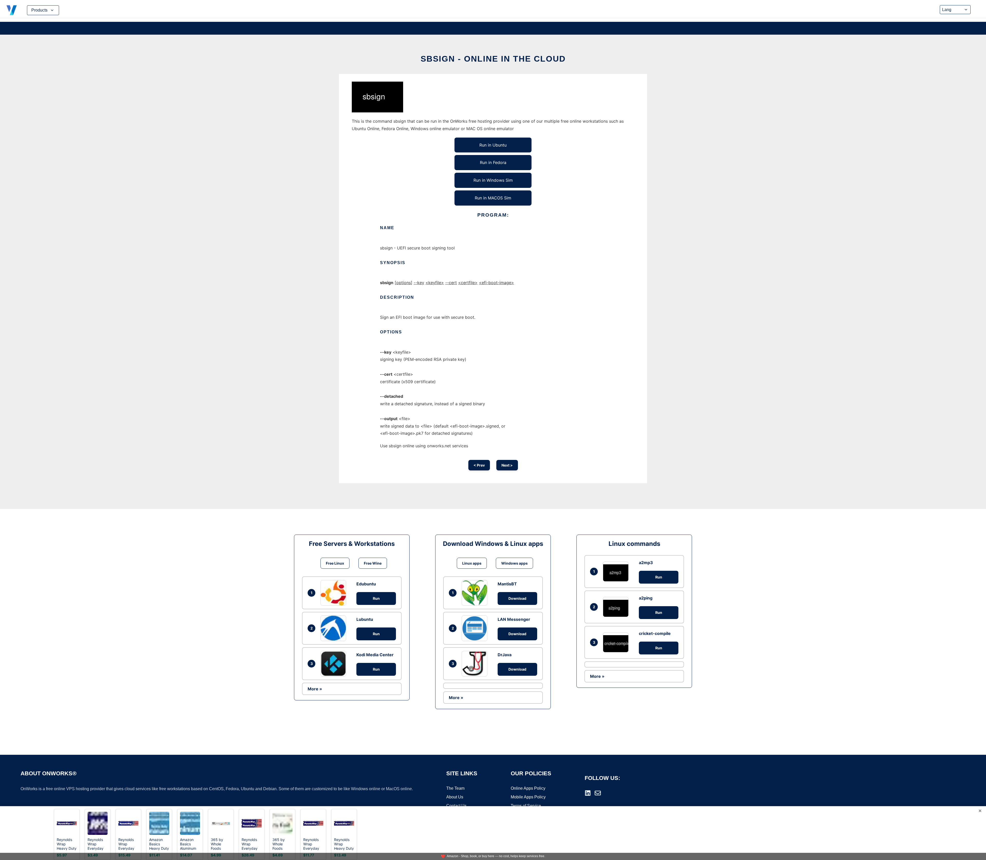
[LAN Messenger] (475, 628)
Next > (507, 465)
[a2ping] (617, 607)
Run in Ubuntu (493, 145)
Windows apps (514, 563)
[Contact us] (598, 793)
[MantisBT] (475, 593)
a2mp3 (646, 562)
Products (39, 10)
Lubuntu (364, 619)
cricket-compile (655, 633)
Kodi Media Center (375, 654)
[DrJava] (475, 664)
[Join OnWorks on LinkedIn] (588, 793)
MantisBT (507, 583)
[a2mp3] (617, 571)
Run (376, 598)
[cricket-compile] (617, 642)
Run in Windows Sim (493, 180)
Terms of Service (526, 806)
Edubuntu (366, 583)
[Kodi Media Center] (334, 664)
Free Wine (373, 563)
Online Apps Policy (528, 788)
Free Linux (335, 563)
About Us (454, 797)
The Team (455, 788)
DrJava (504, 654)
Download (517, 598)
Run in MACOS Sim (493, 197)
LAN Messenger (514, 619)
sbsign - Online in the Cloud (493, 58)
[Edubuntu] (334, 593)
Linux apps (471, 563)
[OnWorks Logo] (12, 10)
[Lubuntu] (334, 628)
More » (315, 688)
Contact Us (456, 806)
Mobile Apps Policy (528, 797)
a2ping (645, 598)
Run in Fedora (493, 162)
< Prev (479, 465)
